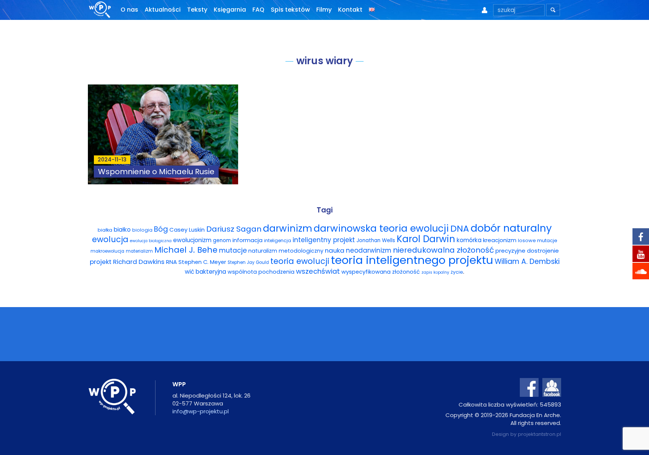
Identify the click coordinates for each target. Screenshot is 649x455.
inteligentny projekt (324, 239)
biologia (142, 230)
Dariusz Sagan (233, 229)
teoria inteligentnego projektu (412, 260)
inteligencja (277, 240)
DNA (459, 228)
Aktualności (163, 9)
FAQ (258, 9)
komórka (469, 240)
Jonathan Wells (375, 240)
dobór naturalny (511, 228)
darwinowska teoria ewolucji (381, 228)
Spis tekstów (290, 9)
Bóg (161, 229)
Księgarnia (230, 9)
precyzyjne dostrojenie (527, 251)
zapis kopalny (435, 272)
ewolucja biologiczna (151, 241)
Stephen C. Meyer (202, 262)
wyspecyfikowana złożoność (380, 272)
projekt (101, 261)
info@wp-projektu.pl (200, 411)
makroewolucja (107, 251)
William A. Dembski (527, 261)
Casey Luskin (187, 230)
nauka (334, 250)
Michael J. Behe (185, 249)
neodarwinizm (368, 250)
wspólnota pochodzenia (261, 272)
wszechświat (318, 271)
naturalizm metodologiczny (285, 251)
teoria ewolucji (299, 261)
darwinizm (287, 228)
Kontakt (350, 9)
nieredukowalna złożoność (443, 250)
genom (222, 240)
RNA (171, 262)
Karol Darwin (426, 239)
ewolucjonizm (192, 240)
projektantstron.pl (539, 434)
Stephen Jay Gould (248, 262)
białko (122, 230)
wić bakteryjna (205, 272)
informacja (247, 240)
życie (457, 272)
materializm (139, 251)
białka (105, 230)
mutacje (233, 250)
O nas (129, 9)
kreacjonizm (499, 240)
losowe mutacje (537, 240)
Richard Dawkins (139, 261)
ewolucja (110, 239)
